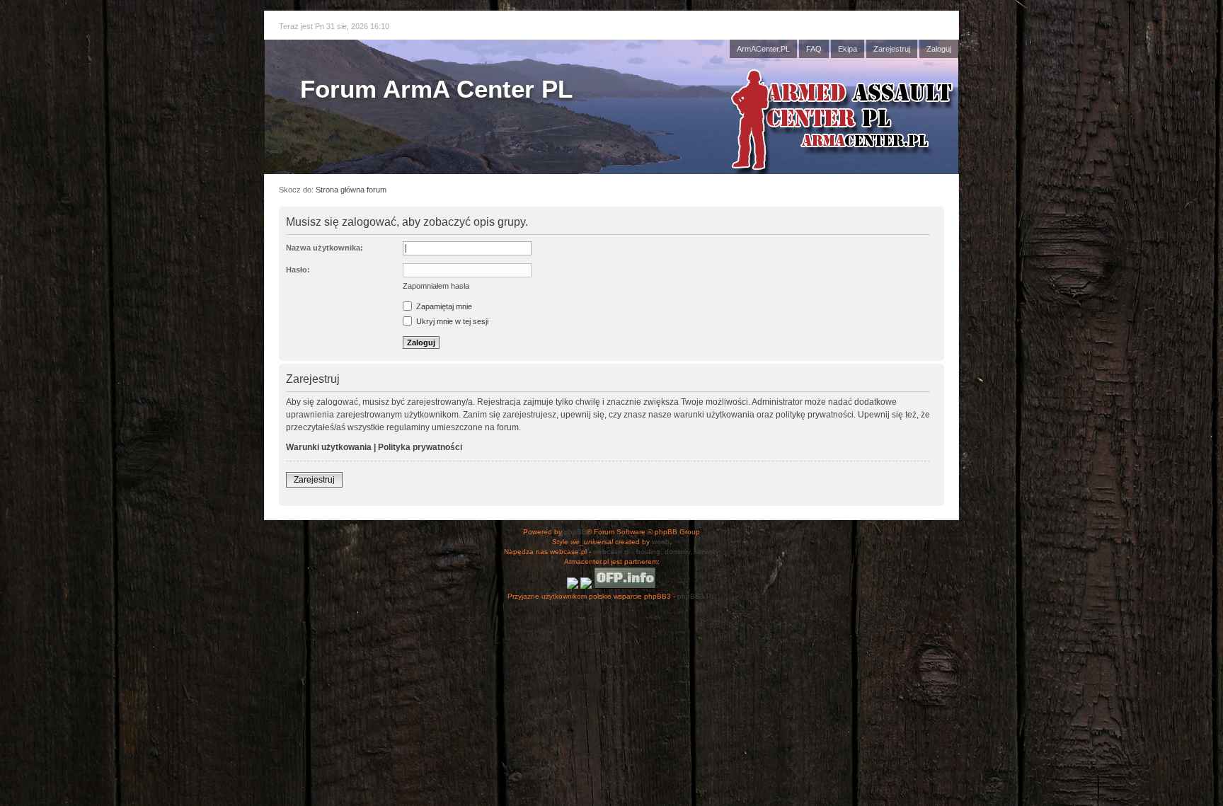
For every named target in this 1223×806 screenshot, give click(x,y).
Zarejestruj (891, 49)
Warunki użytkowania (329, 447)
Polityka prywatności (420, 447)
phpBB (575, 532)
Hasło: (298, 269)
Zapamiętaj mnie (443, 306)
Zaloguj (938, 49)
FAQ (814, 49)
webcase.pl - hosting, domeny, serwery (656, 551)
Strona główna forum (351, 189)
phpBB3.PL (696, 596)
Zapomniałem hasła (436, 286)
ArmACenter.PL (763, 49)
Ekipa (847, 49)
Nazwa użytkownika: (324, 247)
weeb (661, 542)
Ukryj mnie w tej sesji (451, 321)
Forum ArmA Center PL (436, 89)
